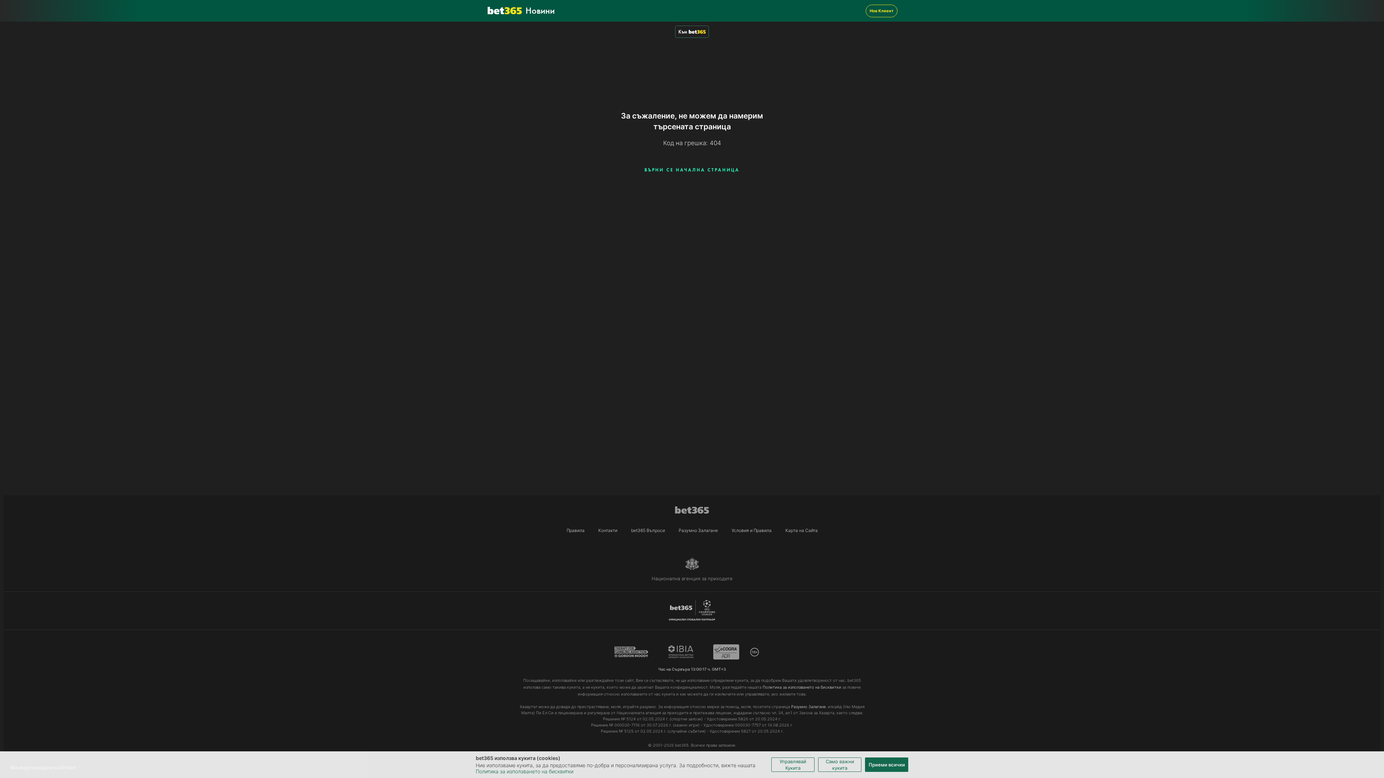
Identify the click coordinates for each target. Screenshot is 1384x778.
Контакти (607, 530)
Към (682, 31)
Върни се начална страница (692, 170)
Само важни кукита (840, 765)
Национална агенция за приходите (692, 578)
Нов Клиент (881, 10)
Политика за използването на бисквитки (524, 771)
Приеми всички (887, 765)
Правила (576, 530)
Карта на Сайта (801, 530)
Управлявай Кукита (793, 765)
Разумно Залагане (698, 530)
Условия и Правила (752, 530)
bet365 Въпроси (648, 530)
